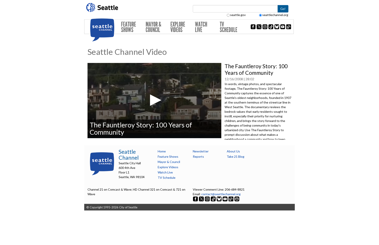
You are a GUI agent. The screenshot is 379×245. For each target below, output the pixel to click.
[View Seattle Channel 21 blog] (231, 198)
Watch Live (201, 27)
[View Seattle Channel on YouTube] (225, 198)
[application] (154, 100)
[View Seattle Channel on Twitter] (202, 198)
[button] (154, 100)
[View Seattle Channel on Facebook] (196, 198)
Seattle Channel (129, 154)
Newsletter (201, 151)
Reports (198, 156)
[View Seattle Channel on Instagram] (208, 198)
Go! (283, 9)
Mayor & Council (153, 27)
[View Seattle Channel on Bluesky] (219, 198)
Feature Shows (128, 27)
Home (162, 151)
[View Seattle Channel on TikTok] (213, 198)
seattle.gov (238, 15)
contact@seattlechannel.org (221, 194)
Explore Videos (177, 27)
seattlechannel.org (275, 15)
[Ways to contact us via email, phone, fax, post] (237, 198)
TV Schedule (228, 27)
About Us (233, 151)
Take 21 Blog (235, 156)
